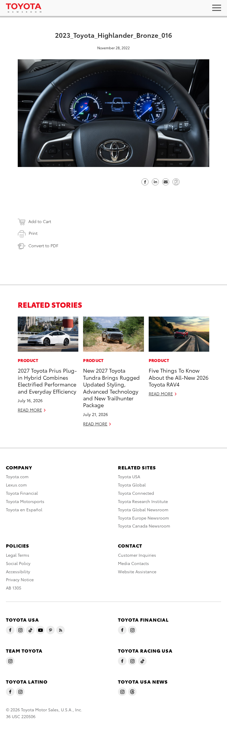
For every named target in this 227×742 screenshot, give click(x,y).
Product (28, 360)
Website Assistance (137, 571)
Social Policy (18, 563)
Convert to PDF (43, 245)
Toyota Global (132, 485)
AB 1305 (13, 588)
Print (33, 233)
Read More (30, 410)
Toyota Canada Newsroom (144, 526)
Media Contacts (133, 563)
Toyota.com (17, 476)
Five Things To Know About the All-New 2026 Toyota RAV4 (178, 377)
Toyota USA (129, 476)
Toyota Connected (136, 493)
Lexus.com (16, 485)
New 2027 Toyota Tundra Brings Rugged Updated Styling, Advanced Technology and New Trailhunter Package (111, 387)
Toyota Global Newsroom (143, 509)
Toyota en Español (24, 509)
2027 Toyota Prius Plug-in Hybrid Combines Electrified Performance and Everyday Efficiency (47, 380)
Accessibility (18, 571)
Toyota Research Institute (143, 501)
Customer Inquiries (137, 555)
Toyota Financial (22, 493)
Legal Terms (17, 555)
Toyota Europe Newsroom (143, 518)
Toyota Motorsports (25, 501)
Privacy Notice (20, 579)
